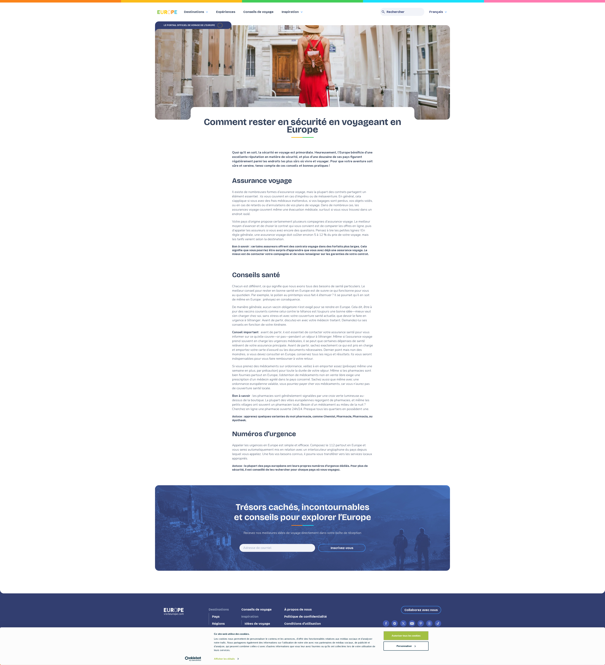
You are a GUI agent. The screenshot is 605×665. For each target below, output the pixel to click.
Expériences (225, 12)
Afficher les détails (224, 658)
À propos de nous (298, 609)
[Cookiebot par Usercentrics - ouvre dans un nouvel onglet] (193, 659)
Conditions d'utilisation (302, 624)
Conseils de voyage (258, 12)
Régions (218, 624)
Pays (215, 617)
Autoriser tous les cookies (406, 635)
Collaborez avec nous (421, 610)
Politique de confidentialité (305, 617)
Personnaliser (404, 646)
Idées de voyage (257, 624)
